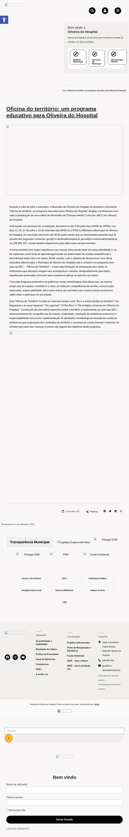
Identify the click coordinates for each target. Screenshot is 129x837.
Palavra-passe (14, 797)
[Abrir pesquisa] (92, 10)
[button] (105, 511)
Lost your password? (17, 828)
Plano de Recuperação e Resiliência (79, 649)
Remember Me (16, 810)
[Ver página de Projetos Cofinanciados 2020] (30, 557)
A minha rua (42, 674)
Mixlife (97, 704)
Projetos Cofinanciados (78, 642)
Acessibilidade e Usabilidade (44, 642)
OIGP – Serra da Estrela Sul (78, 667)
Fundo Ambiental (75, 656)
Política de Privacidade (47, 654)
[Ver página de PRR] (64, 557)
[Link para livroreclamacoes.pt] (65, 712)
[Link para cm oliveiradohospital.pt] (13, 10)
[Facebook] (7, 657)
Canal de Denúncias (45, 659)
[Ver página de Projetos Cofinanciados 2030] (108, 542)
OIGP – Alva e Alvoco (77, 661)
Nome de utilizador (16, 784)
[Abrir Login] (105, 10)
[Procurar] (9, 738)
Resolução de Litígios (46, 649)
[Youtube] (23, 657)
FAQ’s (39, 669)
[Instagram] (15, 657)
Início (64, 91)
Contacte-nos (42, 664)
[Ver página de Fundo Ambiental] (98, 557)
